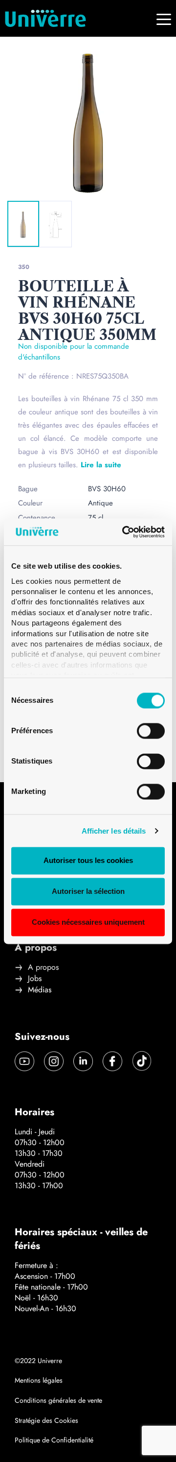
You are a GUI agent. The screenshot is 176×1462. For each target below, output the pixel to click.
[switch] (151, 731)
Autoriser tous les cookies (88, 861)
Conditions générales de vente (58, 1400)
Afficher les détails (114, 831)
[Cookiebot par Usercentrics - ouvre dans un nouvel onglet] (124, 532)
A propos (43, 967)
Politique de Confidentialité (54, 1440)
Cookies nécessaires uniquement (88, 922)
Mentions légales (39, 1380)
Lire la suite (101, 464)
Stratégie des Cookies (46, 1420)
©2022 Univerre (38, 1361)
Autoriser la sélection (88, 891)
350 (23, 267)
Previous (30, 184)
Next (66, 184)
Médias (39, 989)
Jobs (35, 978)
